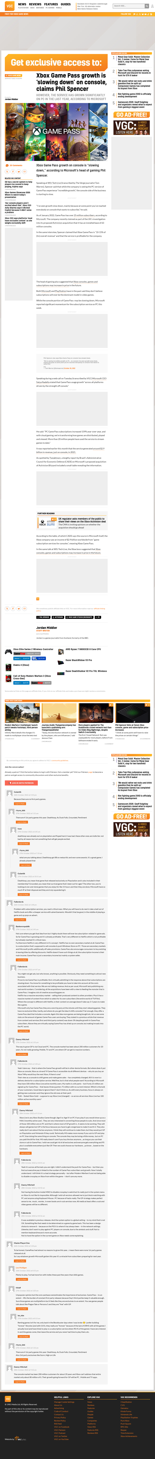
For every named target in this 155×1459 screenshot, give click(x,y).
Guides (66, 4)
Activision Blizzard (47, 465)
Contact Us (59, 1414)
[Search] (147, 6)
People (90, 1414)
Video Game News (14, 75)
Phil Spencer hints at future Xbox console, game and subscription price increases (131, 727)
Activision (57, 223)
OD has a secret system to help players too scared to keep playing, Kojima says (18, 184)
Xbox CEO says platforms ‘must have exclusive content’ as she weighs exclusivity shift (18, 220)
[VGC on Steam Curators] (151, 14)
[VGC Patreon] (134, 14)
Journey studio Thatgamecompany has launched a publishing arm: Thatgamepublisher (59, 727)
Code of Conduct (61, 1411)
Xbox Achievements (129, 1436)
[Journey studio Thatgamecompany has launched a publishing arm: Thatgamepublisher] (59, 713)
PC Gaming (50, 8)
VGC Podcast (59, 1433)
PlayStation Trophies (129, 1417)
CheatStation (126, 1402)
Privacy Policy (60, 1417)
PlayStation (23, 8)
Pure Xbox (125, 1420)
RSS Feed (58, 1423)
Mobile (59, 8)
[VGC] (10, 6)
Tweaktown (55, 458)
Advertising (59, 1408)
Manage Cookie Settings (64, 1402)
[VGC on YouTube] (145, 14)
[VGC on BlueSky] (143, 14)
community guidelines (60, 760)
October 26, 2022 (69, 368)
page (90, 772)
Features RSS (92, 1430)
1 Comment (35, 739)
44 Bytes (20, 1438)
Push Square (126, 1423)
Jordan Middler (11, 99)
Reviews (35, 4)
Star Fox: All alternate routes (89, 6)
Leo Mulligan (21, 1267)
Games (90, 1417)
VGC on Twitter (60, 1436)
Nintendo (40, 8)
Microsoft (41, 219)
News (22, 4)
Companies (92, 1420)
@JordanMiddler (42, 634)
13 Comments (145, 739)
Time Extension (127, 1433)
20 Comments (16, 165)
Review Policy (60, 1420)
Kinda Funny (126, 1411)
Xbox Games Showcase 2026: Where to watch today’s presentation (17, 195)
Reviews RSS (92, 1433)
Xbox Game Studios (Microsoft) (80, 617)
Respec (124, 1430)
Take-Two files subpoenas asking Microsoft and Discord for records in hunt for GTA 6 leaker (134, 73)
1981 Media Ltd (13, 1404)
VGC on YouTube (61, 1439)
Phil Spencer (44, 617)
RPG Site (124, 1427)
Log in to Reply (20, 804)
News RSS (91, 1427)
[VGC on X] (140, 14)
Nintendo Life (126, 1414)
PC (92, 186)
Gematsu (124, 1408)
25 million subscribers (84, 215)
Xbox (32, 8)
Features (51, 4)
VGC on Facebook (61, 1427)
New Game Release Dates (87, 9)
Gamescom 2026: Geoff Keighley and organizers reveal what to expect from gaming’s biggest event (135, 104)
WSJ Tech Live (54, 183)
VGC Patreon (59, 1430)
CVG (123, 1405)
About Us (58, 1405)
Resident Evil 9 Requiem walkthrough (92, 4)
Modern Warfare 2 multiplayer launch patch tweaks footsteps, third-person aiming (21, 727)
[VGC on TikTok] (148, 14)
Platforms (91, 1423)
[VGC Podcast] (137, 14)
